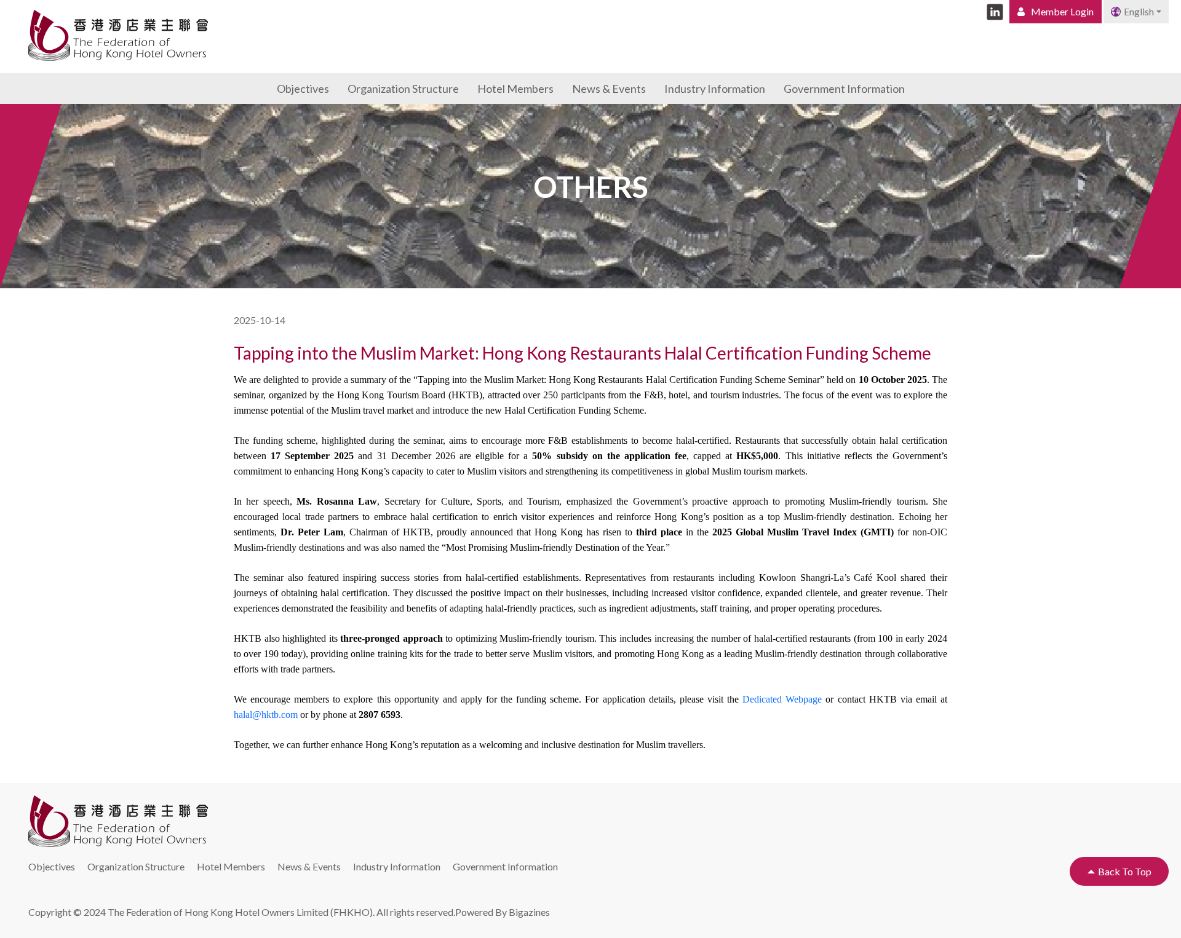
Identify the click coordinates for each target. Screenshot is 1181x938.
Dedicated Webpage (782, 699)
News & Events (609, 88)
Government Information (844, 88)
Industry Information (714, 88)
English (1139, 11)
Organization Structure (403, 88)
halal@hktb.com (266, 714)
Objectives (303, 88)
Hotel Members (515, 88)
